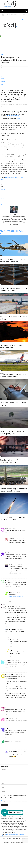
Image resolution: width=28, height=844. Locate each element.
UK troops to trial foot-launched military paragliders (12, 432)
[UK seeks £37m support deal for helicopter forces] (14, 331)
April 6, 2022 (20, 118)
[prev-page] (0, 522)
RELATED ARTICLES (7, 231)
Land (14, 838)
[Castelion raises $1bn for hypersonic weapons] (14, 446)
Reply (6, 535)
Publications (6, 840)
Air (1, 54)
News (4, 838)
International (9, 838)
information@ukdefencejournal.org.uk (15, 834)
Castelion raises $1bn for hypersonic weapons (9, 461)
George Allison (6, 65)
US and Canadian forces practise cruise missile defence (12, 518)
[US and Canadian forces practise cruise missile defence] (14, 503)
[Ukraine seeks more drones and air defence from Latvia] (14, 274)
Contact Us (22, 840)
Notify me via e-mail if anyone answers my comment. (14, 801)
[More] (14, 87)
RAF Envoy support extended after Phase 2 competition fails (13, 375)
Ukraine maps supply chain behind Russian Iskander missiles (13, 489)
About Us (16, 840)
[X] (14, 226)
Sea (17, 838)
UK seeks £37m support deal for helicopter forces (12, 346)
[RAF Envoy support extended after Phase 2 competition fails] (14, 360)
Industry (11, 840)
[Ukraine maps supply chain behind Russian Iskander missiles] (14, 475)
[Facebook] (1, 835)
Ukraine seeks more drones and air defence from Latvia (13, 289)
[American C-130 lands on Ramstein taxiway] (14, 303)
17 (20, 65)
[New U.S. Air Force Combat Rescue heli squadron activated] (14, 245)
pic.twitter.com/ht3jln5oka (13, 115)
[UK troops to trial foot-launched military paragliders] (14, 417)
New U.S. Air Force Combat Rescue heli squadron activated (13, 260)
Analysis (23, 838)
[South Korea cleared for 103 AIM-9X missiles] (14, 389)
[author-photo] (14, 209)
